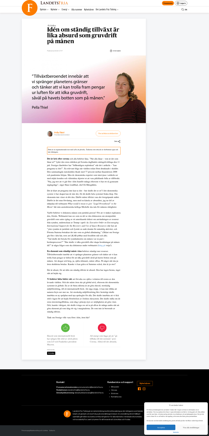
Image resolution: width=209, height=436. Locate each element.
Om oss (114, 390)
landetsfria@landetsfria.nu (79, 390)
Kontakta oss (116, 397)
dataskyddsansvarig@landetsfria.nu (89, 393)
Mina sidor (115, 387)
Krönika (51, 353)
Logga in (183, 3)
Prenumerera (167, 3)
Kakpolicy (176, 432)
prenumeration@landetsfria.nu (90, 387)
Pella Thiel (59, 133)
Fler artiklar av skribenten (108, 133)
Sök (186, 9)
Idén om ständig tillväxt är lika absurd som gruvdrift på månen (83, 35)
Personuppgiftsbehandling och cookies (35, 430)
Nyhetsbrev (89, 9)
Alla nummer (76, 9)
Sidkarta (52, 430)
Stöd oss (114, 393)
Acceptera (161, 427)
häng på (101, 245)
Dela (115, 141)
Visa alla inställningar (191, 427)
